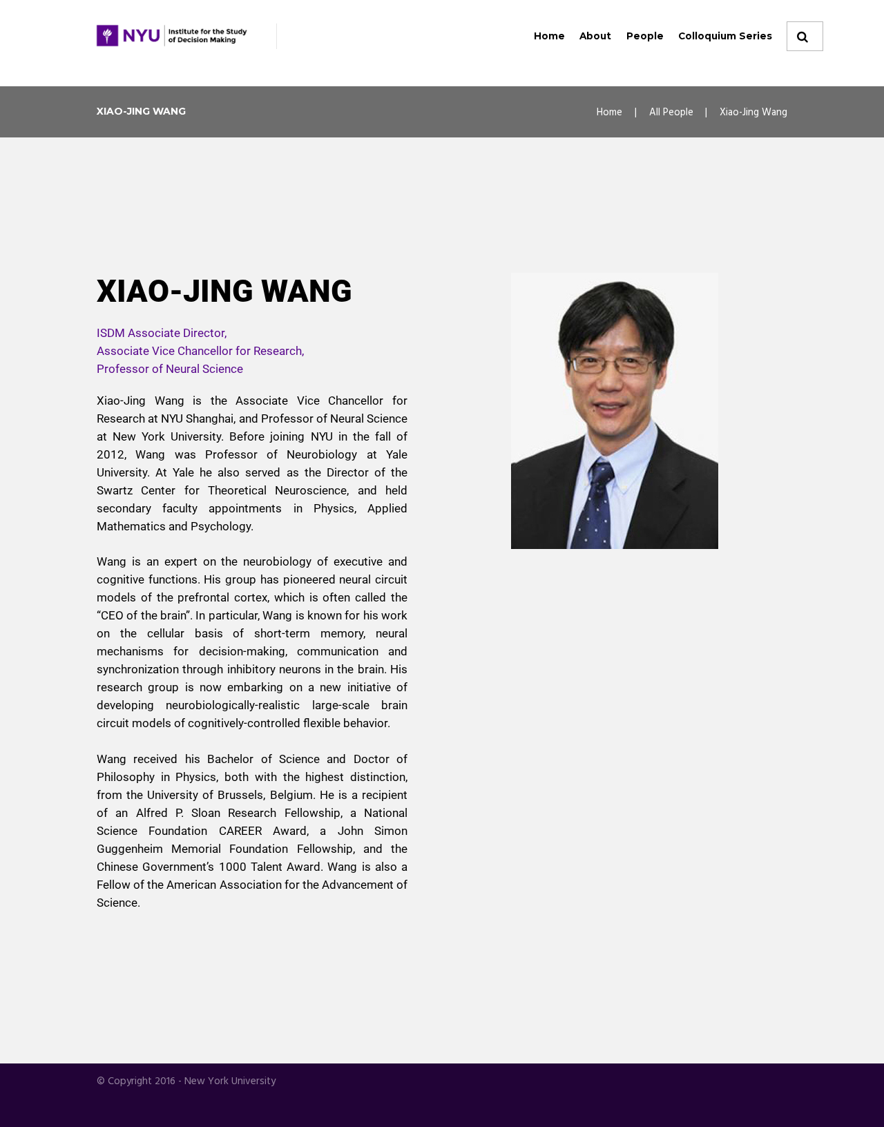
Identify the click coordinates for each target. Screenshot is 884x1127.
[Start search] (800, 36)
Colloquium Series (725, 35)
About (595, 35)
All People (671, 112)
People (645, 35)
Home (549, 35)
